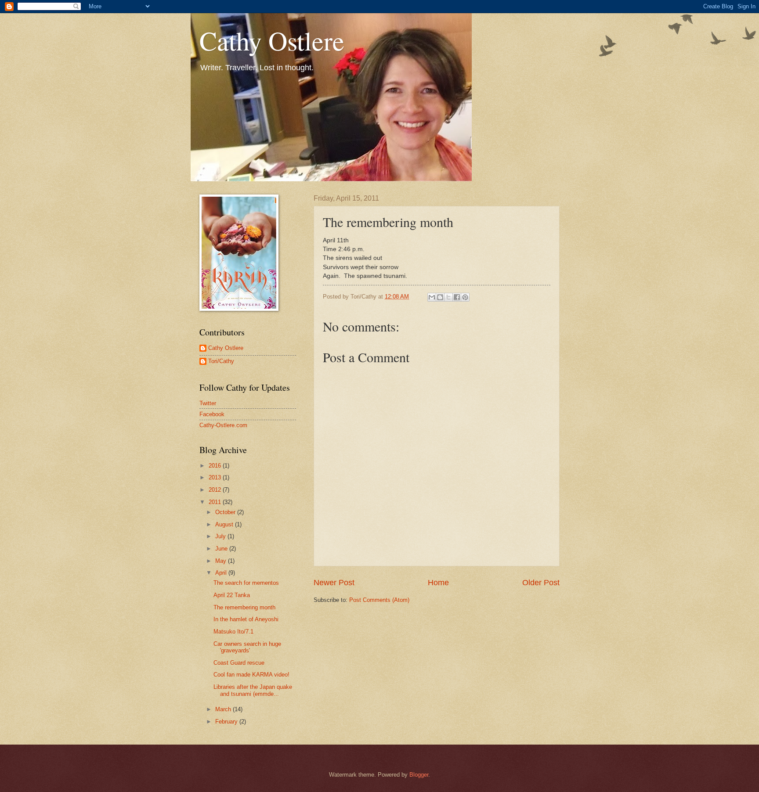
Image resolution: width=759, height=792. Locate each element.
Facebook (211, 414)
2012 (216, 489)
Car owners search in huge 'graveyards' (247, 647)
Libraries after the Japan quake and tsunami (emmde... (252, 690)
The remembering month (244, 607)
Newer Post (334, 582)
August (225, 524)
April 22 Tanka (231, 595)
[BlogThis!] (440, 297)
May (221, 561)
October (226, 512)
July (221, 536)
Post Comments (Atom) (379, 600)
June (222, 548)
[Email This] (431, 297)
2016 (216, 465)
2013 (216, 477)
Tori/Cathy (221, 361)
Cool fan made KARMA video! (251, 674)
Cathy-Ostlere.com (223, 425)
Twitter (207, 403)
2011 (216, 502)
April (221, 572)
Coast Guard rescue (238, 662)
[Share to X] (448, 297)
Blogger (418, 774)
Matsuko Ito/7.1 (233, 631)
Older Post (541, 582)
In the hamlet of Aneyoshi (245, 619)
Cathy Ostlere (271, 40)
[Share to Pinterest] (465, 297)
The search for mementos (246, 583)
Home (438, 582)
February (227, 721)
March (224, 709)
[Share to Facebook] (456, 297)
